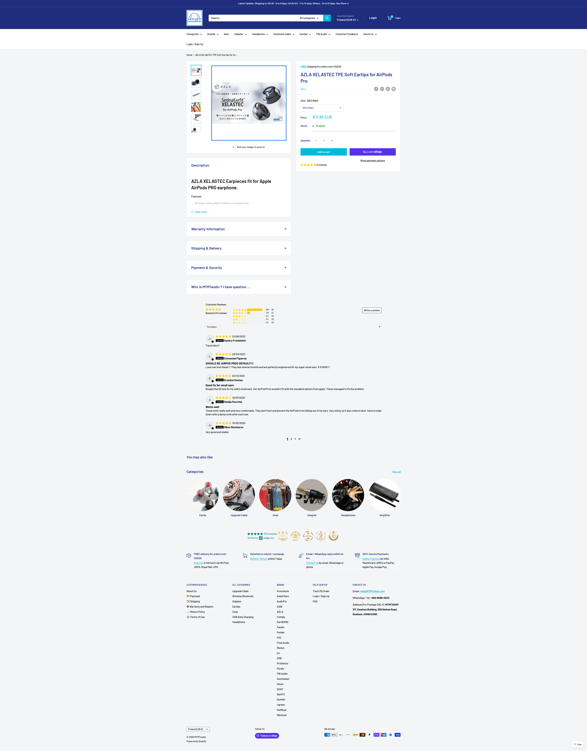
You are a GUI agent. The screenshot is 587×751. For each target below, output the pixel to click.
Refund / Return (259, 558)
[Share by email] (393, 88)
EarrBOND (282, 621)
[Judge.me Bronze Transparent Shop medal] (308, 536)
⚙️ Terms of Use (195, 616)
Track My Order (321, 591)
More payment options (372, 160)
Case (235, 611)
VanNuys (281, 709)
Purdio (280, 668)
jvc (278, 652)
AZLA (303, 89)
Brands (211, 33)
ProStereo (282, 663)
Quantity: (306, 140)
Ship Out (198, 562)
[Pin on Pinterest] (382, 88)
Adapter (238, 33)
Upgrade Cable (240, 591)
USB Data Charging (242, 616)
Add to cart (323, 151)
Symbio (281, 699)
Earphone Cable (282, 33)
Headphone (258, 33)
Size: (309, 100)
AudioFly (282, 601)
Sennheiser (283, 678)
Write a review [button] (372, 310)
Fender (281, 632)
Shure (280, 683)
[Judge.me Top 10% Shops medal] (333, 536)
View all (396, 471)
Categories (192, 33)
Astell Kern (283, 596)
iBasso (280, 647)
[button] (308, 164)
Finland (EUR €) (195, 729)
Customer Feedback (347, 33)
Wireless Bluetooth (242, 596)
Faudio (280, 627)
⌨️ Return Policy (195, 611)
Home (189, 54)
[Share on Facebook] (376, 88)
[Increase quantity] (332, 140)
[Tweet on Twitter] (388, 88)
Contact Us (312, 562)
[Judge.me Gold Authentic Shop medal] (283, 536)
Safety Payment (371, 558)
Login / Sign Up (194, 44)
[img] (224, 336)
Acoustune (283, 591)
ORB (279, 658)
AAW (279, 606)
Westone (282, 714)
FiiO (279, 637)
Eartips (304, 33)
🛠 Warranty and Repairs (199, 606)
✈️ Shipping (193, 601)
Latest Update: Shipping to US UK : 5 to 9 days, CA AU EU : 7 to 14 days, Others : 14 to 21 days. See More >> (293, 3)
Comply (281, 616)
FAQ (315, 601)
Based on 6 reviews (216, 312)
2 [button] (291, 438)
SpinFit (281, 694)
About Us (368, 33)
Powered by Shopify (196, 741)
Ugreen (281, 704)
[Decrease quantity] (316, 140)
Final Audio (283, 642)
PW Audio (321, 33)
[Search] (327, 18)
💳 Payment (193, 596)
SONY (280, 689)
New (226, 33)
